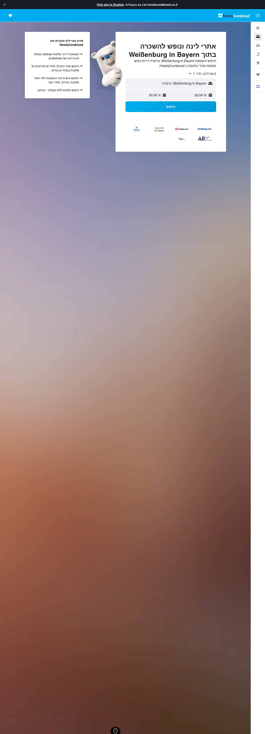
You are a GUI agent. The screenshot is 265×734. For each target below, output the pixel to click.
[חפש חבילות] (258, 54)
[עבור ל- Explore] (258, 63)
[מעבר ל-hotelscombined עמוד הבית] (234, 15)
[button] (4, 4)
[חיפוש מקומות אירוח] (258, 37)
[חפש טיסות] (258, 28)
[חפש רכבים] (258, 45)
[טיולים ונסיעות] (258, 74)
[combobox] (202, 74)
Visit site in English (110, 4)
